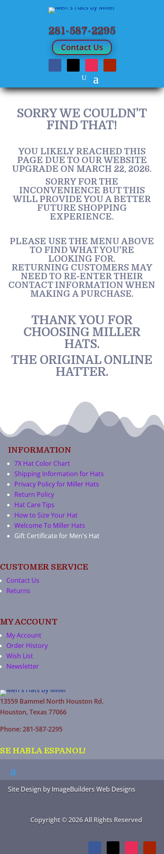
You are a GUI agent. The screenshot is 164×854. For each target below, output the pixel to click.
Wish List (19, 656)
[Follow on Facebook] (55, 65)
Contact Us (82, 47)
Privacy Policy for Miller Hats (56, 484)
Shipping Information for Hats (59, 473)
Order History (27, 645)
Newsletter (22, 666)
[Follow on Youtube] (109, 65)
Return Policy (34, 494)
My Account (23, 635)
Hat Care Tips (34, 504)
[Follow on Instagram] (91, 65)
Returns (18, 590)
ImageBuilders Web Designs (93, 789)
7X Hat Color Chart (42, 463)
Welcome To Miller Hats (49, 525)
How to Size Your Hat (46, 515)
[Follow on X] (73, 65)
